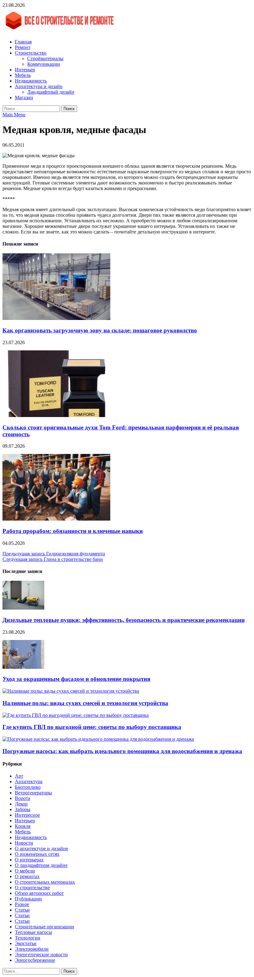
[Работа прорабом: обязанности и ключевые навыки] (56, 519)
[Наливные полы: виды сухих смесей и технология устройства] (70, 691)
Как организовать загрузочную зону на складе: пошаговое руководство (99, 330)
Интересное (27, 815)
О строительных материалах (45, 882)
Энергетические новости (41, 954)
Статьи (22, 910)
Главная (23, 41)
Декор (21, 803)
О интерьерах (29, 859)
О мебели (25, 870)
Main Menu (13, 114)
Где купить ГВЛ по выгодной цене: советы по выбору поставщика (91, 727)
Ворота (22, 798)
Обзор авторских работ (39, 893)
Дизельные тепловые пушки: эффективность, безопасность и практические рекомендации (123, 620)
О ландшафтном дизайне (41, 865)
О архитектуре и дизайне (41, 848)
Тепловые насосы (33, 932)
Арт (19, 776)
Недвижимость (31, 80)
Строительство (30, 53)
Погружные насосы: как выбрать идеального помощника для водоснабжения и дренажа (122, 751)
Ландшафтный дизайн (50, 92)
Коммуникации (43, 64)
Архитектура (28, 781)
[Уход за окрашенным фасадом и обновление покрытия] (23, 667)
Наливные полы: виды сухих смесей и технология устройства (85, 703)
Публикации (28, 898)
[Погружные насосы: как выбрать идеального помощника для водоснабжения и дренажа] (98, 739)
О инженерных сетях (37, 854)
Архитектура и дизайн (39, 86)
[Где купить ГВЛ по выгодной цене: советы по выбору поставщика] (75, 715)
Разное (22, 904)
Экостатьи (26, 943)
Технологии (27, 937)
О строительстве (32, 887)
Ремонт (22, 47)
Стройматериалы (45, 58)
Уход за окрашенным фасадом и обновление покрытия (76, 679)
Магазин (24, 97)
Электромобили (32, 949)
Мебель (23, 75)
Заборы (22, 809)
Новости (24, 843)
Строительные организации (44, 926)
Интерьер (25, 69)
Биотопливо (28, 787)
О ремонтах (27, 876)
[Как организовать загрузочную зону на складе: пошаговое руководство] (56, 318)
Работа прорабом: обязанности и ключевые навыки (72, 531)
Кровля (22, 826)
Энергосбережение (35, 960)
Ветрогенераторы (33, 792)
